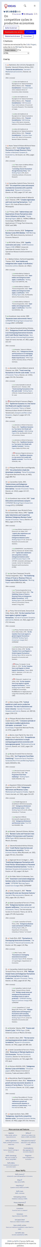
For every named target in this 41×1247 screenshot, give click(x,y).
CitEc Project (31, 44)
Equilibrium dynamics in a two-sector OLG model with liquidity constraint (22, 457)
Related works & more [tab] (12, 36)
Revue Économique (28, 472)
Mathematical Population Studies (16, 792)
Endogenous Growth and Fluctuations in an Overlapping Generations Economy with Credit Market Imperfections (20, 333)
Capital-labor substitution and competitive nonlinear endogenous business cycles (21, 555)
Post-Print (29, 308)
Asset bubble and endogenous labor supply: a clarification (22, 277)
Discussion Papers (27, 88)
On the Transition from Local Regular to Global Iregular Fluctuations (22, 668)
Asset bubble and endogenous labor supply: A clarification (22, 306)
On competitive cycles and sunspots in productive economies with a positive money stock (19, 188)
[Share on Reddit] (13, 12)
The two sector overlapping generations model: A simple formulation (19, 1040)
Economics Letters (11, 266)
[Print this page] (19, 12)
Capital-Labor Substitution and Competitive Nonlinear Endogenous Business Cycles (19, 515)
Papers (27, 670)
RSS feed (18, 47)
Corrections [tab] (28, 36)
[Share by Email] (17, 12)
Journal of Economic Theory (24, 489)
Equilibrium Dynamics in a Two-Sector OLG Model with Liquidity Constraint (22, 429)
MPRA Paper (29, 358)
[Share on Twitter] (9, 12)
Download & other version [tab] (14, 32)
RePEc (16, 1241)
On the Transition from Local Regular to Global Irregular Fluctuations (22, 651)
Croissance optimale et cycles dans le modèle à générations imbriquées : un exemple (20, 723)
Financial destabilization (14, 69)
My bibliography (28, 14)
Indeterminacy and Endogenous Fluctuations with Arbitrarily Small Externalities (17, 486)
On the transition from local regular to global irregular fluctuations (20, 615)
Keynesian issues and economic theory (19, 318)
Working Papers (27, 391)
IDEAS (9, 1241)
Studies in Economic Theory (14, 408)
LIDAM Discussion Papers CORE (21, 559)
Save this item (17, 14)
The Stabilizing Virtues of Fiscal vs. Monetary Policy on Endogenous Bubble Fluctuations (19, 578)
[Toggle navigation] (25, 6)
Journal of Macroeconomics (14, 895)
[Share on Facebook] (11, 12)
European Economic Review (26, 1118)
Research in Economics (22, 190)
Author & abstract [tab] (11, 28)
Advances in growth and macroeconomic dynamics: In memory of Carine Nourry (20, 1083)
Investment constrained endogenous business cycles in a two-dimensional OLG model (19, 881)
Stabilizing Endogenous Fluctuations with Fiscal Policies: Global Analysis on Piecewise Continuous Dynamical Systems (20, 864)
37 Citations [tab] (30, 32)
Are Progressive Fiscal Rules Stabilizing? (19, 775)
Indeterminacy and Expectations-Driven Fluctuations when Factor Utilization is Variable (18, 214)
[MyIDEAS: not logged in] (35, 14)
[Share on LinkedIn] (15, 12)
